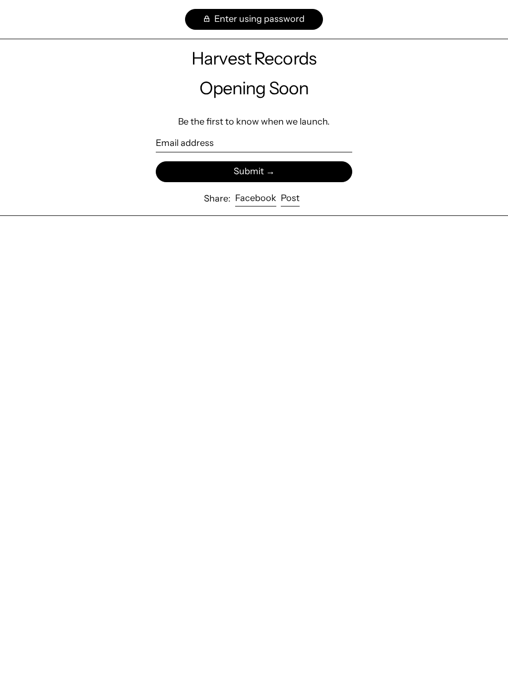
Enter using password (258, 18)
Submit (249, 171)
